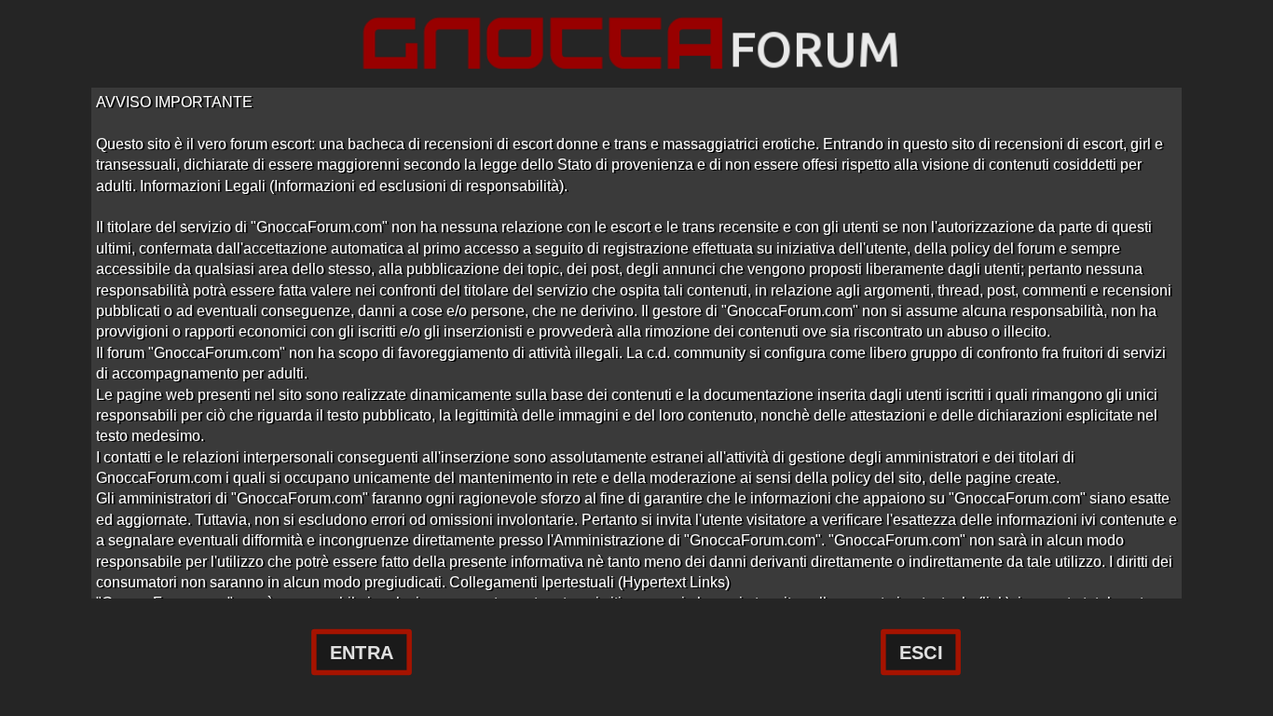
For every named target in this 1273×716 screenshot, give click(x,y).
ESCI (920, 652)
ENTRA (361, 652)
